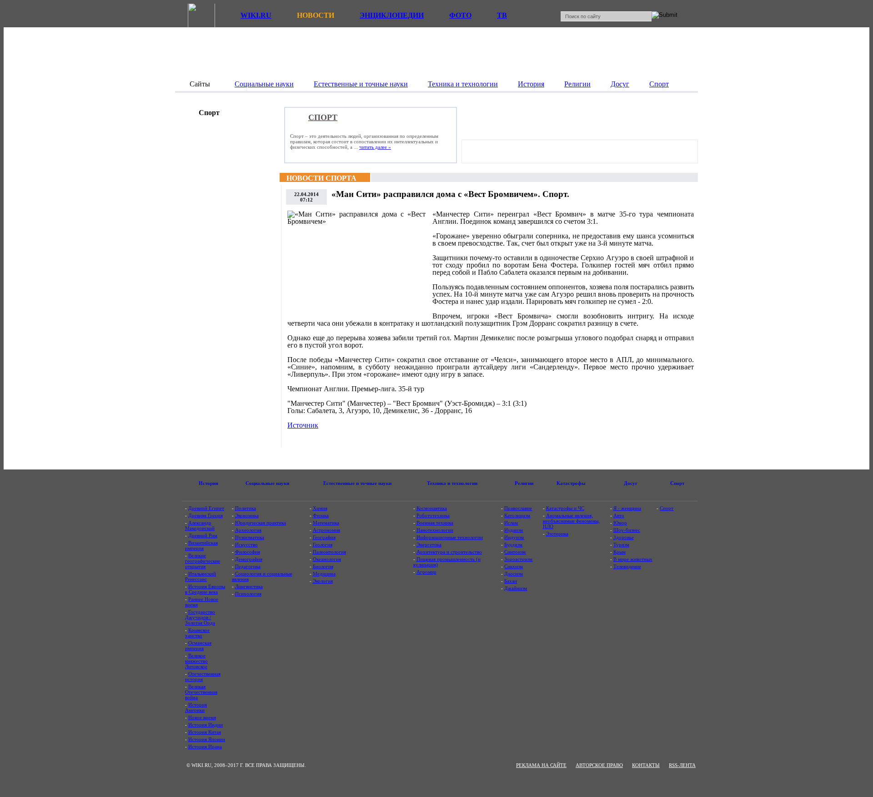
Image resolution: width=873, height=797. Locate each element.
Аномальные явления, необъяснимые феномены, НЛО (571, 521)
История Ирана (205, 746)
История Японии (206, 739)
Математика (326, 522)
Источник (302, 425)
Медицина (324, 573)
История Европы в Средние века (205, 589)
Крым (619, 552)
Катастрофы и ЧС (565, 508)
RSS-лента (682, 765)
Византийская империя (201, 545)
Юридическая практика (260, 522)
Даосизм (513, 573)
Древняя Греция (205, 515)
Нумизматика (249, 537)
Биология (323, 566)
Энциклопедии (392, 15)
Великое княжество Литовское (196, 661)
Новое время (202, 717)
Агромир (426, 572)
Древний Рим (202, 535)
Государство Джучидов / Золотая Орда (200, 617)
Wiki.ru (256, 15)
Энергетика (429, 544)
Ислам (511, 522)
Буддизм (513, 544)
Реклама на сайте (541, 765)
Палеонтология (329, 552)
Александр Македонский (200, 525)
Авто (618, 515)
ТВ (502, 15)
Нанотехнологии (434, 530)
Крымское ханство (197, 632)
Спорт (666, 508)
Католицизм (517, 515)
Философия (247, 552)
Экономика (247, 515)
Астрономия (326, 530)
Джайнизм (515, 588)
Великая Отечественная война (201, 692)
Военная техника (434, 522)
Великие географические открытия (202, 561)
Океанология (327, 559)
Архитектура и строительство (449, 552)
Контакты (646, 765)
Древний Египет (206, 508)
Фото (460, 15)
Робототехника (433, 515)
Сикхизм (513, 566)
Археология (248, 530)
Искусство (246, 544)
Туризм (621, 544)
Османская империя (198, 645)
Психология (248, 593)
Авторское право (599, 765)
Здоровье (623, 537)
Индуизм (514, 537)
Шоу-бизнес (626, 530)
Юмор (620, 522)
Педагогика (248, 566)
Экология (323, 581)
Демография (248, 559)
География (324, 537)
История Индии (205, 724)
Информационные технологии (449, 537)
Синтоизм (515, 552)
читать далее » (375, 147)
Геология (322, 544)
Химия (320, 508)
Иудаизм (513, 530)
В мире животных (632, 559)
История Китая (204, 732)
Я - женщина (627, 508)
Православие (518, 508)
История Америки (196, 707)
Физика (321, 515)
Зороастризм (518, 559)
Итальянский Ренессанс (200, 576)
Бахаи (510, 581)
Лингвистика (249, 586)
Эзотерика (557, 533)
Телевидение (627, 566)
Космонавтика (431, 508)
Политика (245, 508)
